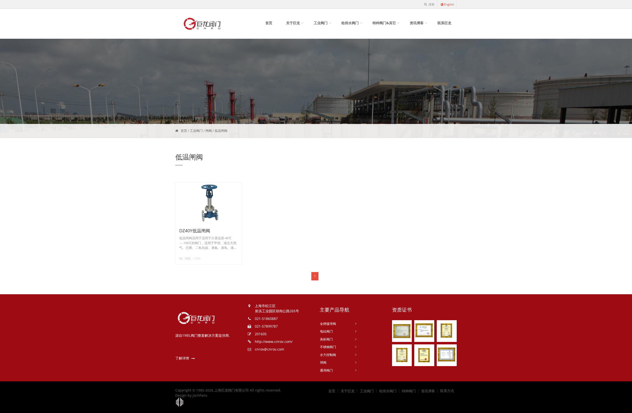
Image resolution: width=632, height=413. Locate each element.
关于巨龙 (293, 22)
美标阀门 (326, 339)
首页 (268, 22)
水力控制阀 (328, 355)
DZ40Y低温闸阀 (194, 231)
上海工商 (179, 402)
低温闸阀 (221, 130)
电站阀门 (326, 331)
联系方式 (447, 391)
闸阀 (208, 130)
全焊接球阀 (328, 323)
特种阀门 (409, 391)
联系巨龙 (444, 22)
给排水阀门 (350, 22)
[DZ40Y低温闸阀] (209, 202)
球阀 (323, 362)
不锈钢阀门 (328, 347)
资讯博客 (417, 22)
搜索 (431, 4)
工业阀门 (321, 22)
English (449, 4)
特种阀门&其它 (384, 22)
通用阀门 (326, 370)
